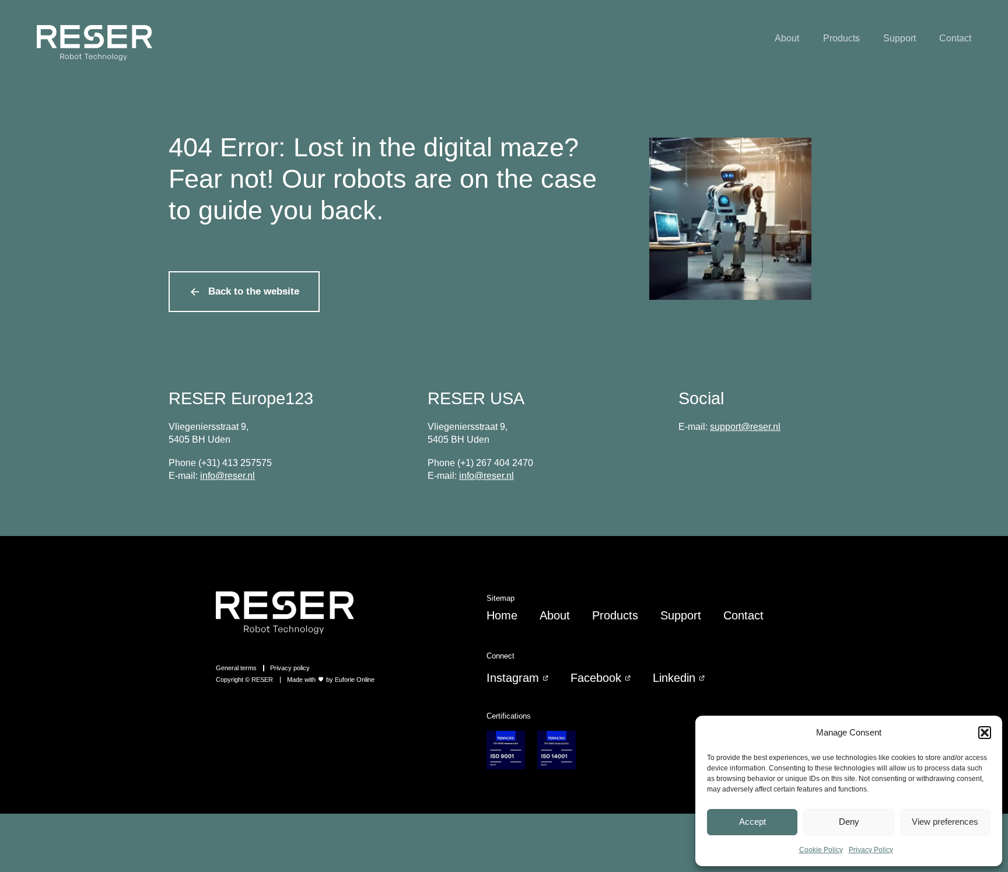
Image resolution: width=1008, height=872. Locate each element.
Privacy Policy (871, 850)
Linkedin (674, 677)
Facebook (595, 677)
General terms (236, 667)
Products (841, 38)
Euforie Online (354, 679)
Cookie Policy (821, 850)
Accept (752, 822)
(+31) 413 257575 (235, 462)
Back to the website (253, 291)
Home (502, 615)
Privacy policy (290, 667)
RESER (262, 679)
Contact (955, 38)
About (787, 38)
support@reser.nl (745, 426)
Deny (849, 822)
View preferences (945, 822)
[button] (985, 732)
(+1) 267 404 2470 (495, 462)
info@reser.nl (227, 475)
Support (899, 38)
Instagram (513, 677)
